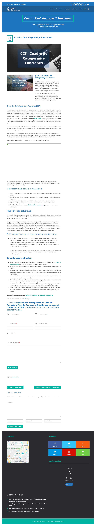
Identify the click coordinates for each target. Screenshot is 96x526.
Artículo (42, 25)
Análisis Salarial (15, 377)
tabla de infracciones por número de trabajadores (39, 295)
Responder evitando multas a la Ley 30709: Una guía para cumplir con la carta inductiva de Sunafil (27, 500)
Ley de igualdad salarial (15, 387)
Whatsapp (27, 298)
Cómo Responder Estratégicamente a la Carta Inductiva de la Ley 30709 (27, 505)
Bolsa (74, 9)
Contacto (82, 9)
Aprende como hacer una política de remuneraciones (24, 511)
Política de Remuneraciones (36, 205)
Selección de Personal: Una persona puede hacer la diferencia (26, 508)
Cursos (67, 9)
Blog (60, 9)
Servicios (52, 9)
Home (34, 25)
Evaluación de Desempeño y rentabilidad (47, 387)
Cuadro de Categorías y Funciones (33, 37)
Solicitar (69, 484)
